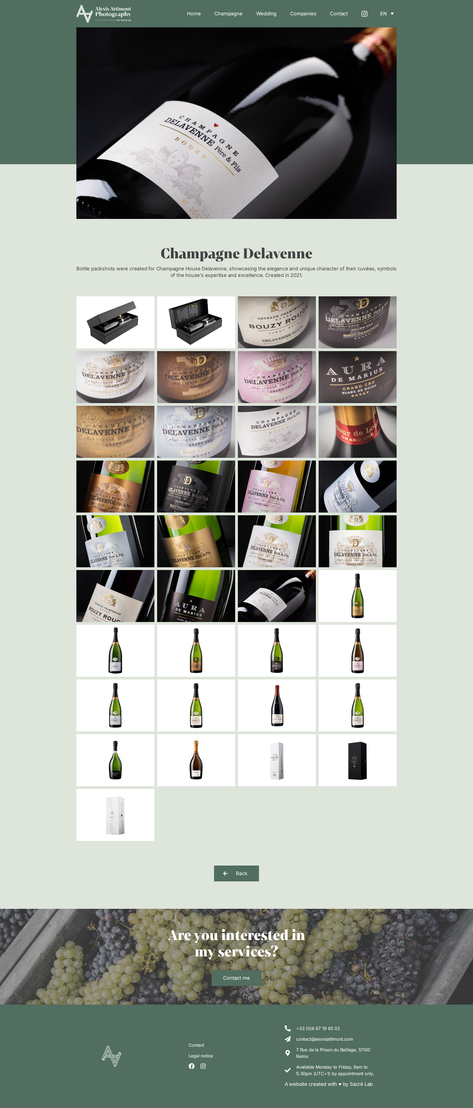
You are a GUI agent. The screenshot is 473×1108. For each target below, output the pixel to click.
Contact (339, 13)
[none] (387, 13)
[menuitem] (387, 13)
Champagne (228, 13)
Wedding (266, 13)
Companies (303, 13)
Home (194, 13)
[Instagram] (364, 14)
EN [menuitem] (383, 14)
